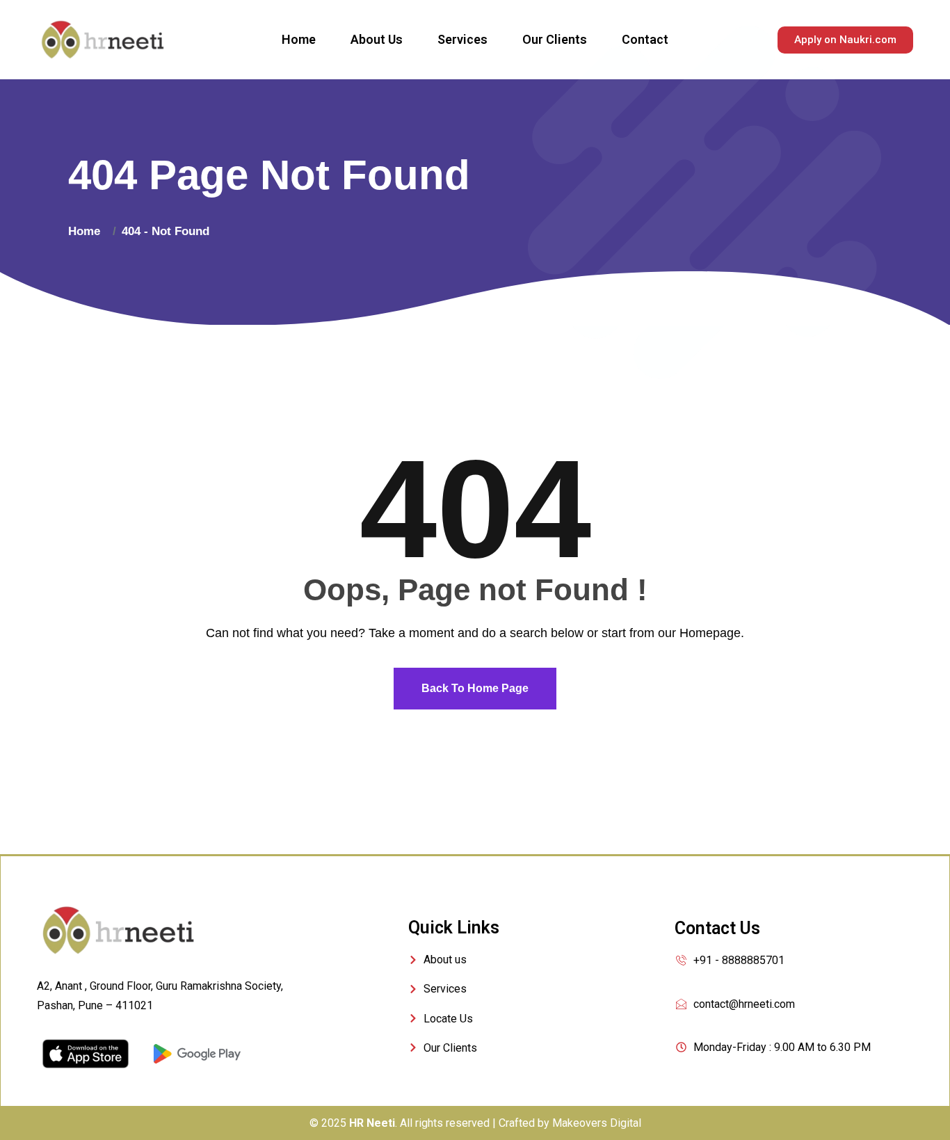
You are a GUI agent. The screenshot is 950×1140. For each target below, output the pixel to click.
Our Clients (554, 39)
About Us (377, 39)
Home (299, 39)
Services (462, 39)
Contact (645, 39)
